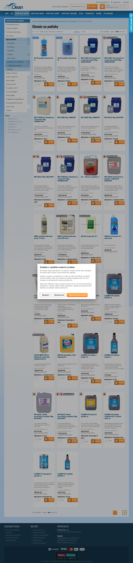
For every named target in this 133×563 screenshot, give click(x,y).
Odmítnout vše (59, 295)
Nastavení (45, 295)
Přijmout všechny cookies (78, 295)
